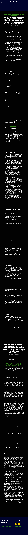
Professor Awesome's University (6, 526)
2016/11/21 (11, 25)
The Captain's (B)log (14, 1)
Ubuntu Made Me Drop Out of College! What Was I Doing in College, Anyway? (14, 348)
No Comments (17, 25)
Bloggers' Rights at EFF (18, 526)
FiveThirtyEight (17, 79)
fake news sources (13, 126)
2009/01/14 (11, 354)
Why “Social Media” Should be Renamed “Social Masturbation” (14, 20)
